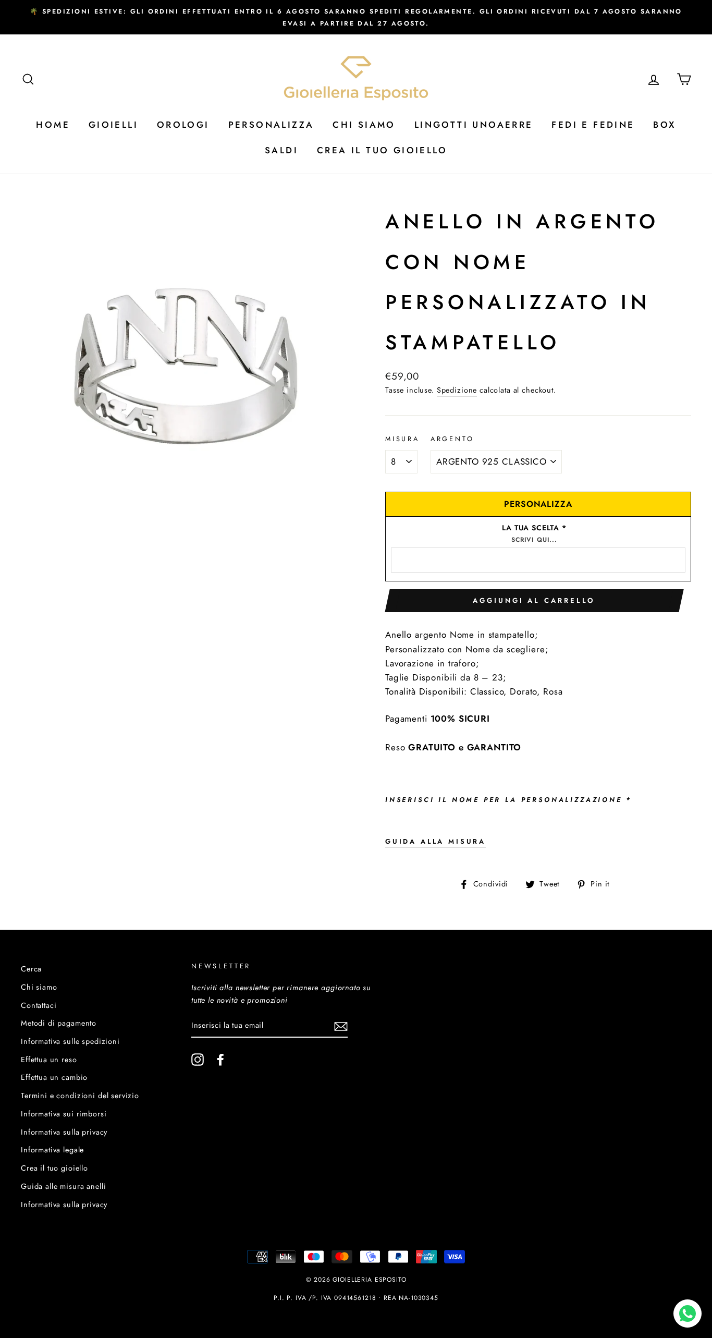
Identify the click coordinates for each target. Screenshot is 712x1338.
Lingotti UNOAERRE (473, 124)
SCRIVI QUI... (534, 539)
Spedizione (457, 390)
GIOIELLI (113, 124)
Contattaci (39, 1005)
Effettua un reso (49, 1059)
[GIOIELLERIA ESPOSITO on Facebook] (220, 1059)
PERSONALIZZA (271, 124)
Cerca (31, 969)
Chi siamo (39, 987)
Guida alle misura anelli (63, 1186)
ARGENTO (452, 439)
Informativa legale (52, 1150)
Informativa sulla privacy (64, 1132)
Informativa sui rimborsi (63, 1114)
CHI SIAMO (364, 124)
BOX (664, 124)
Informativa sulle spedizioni (70, 1041)
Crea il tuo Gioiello (382, 150)
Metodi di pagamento (58, 1023)
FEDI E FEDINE (592, 124)
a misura (435, 841)
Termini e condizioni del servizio (80, 1095)
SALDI (281, 150)
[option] (356, 17)
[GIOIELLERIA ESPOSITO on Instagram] (197, 1059)
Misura (402, 439)
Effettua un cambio (54, 1077)
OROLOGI (183, 124)
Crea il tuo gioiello (54, 1168)
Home (53, 124)
